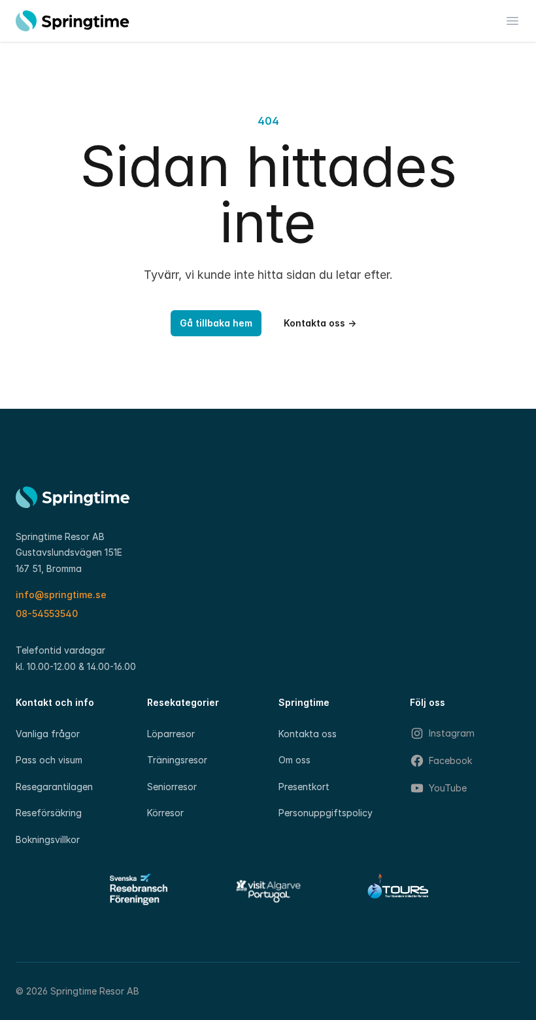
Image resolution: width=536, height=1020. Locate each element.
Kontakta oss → (320, 322)
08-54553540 (47, 613)
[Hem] (72, 20)
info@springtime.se (61, 594)
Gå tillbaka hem (216, 322)
